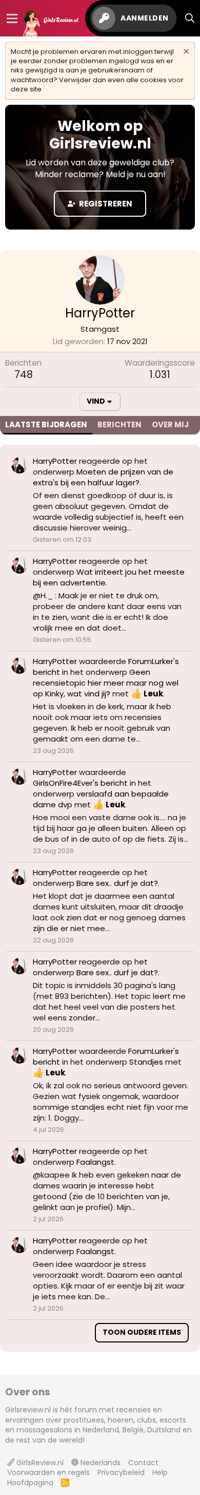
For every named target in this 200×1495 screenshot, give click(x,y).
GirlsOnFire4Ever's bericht (80, 783)
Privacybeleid (121, 1472)
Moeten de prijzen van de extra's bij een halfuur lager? (103, 477)
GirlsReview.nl (39, 1463)
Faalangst (95, 1162)
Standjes (146, 1061)
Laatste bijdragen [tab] (46, 424)
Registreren (104, 203)
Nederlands (99, 1463)
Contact (143, 1463)
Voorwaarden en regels (48, 1472)
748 (23, 375)
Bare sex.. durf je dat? (117, 883)
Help (160, 1472)
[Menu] (12, 18)
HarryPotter (55, 461)
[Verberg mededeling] (185, 52)
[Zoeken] (190, 18)
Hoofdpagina (30, 1483)
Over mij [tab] (170, 424)
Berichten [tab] (119, 424)
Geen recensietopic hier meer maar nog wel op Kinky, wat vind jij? (105, 683)
